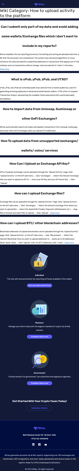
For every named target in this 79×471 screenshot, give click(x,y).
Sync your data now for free (39, 285)
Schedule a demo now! (39, 337)
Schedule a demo (39, 408)
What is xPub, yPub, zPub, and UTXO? (39, 79)
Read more (4, 69)
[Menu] (3, 4)
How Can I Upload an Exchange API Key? (40, 164)
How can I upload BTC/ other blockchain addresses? (39, 223)
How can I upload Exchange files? (39, 193)
